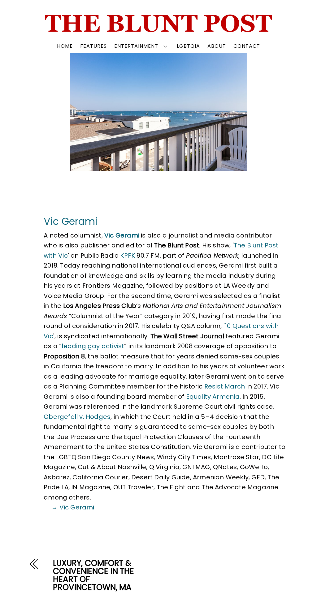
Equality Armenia (213, 396)
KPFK (127, 255)
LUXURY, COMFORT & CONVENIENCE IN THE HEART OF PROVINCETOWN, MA (93, 575)
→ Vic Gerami (72, 507)
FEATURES (93, 46)
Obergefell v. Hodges (77, 416)
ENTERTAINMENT (136, 46)
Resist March (224, 386)
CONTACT (246, 46)
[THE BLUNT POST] (159, 30)
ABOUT (216, 46)
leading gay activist (93, 346)
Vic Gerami (71, 221)
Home (65, 46)
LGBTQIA (188, 46)
